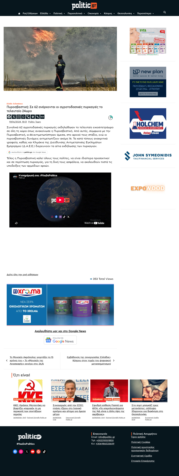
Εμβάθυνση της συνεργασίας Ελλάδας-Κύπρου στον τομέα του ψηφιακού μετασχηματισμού (89, 360)
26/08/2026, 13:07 (19, 417)
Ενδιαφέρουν (18, 103)
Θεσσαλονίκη (125, 13)
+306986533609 (105, 444)
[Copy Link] (37, 117)
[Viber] (28, 117)
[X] (14, 117)
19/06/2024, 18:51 (18, 122)
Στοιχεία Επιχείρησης (143, 461)
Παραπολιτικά (75, 13)
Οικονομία (93, 13)
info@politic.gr (106, 437)
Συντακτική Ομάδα (141, 456)
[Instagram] (18, 117)
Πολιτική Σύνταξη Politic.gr (37, 417)
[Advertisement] (60, 252)
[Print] (33, 117)
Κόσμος (108, 13)
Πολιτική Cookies (140, 442)
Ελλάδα (44, 13)
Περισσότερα (144, 13)
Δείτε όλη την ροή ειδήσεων (22, 275)
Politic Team (34, 122)
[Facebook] (9, 117)
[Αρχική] (19, 13)
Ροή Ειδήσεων (30, 13)
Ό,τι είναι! (29, 399)
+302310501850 (105, 440)
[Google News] (42, 117)
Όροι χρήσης (138, 437)
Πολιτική (57, 13)
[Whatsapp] (23, 117)
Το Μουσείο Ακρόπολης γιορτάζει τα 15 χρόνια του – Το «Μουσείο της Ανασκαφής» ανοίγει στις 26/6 (31, 360)
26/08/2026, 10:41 (98, 417)
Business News (59, 399)
